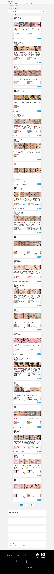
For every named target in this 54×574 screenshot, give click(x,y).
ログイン (45, 1)
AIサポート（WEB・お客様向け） (28, 567)
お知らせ (26, 555)
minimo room (26, 556)
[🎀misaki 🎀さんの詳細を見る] (27, 441)
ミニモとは (26, 553)
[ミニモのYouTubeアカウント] (30, 570)
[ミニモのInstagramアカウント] (23, 570)
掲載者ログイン (27, 560)
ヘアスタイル (16, 553)
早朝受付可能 (28, 537)
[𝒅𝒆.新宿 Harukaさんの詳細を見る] (27, 319)
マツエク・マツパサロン (9, 555)
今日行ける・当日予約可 (18, 537)
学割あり (10, 537)
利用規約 (26, 562)
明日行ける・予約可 (24, 537)
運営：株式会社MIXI (27, 554)
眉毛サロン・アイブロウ (9, 556)
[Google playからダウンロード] (43, 557)
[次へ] (33, 505)
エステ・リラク (28, 545)
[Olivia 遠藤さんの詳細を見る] (27, 344)
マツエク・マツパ (20, 545)
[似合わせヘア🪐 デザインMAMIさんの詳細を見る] (27, 101)
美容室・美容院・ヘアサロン (10, 553)
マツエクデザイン (16, 560)
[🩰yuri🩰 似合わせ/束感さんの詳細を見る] (27, 295)
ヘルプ (26, 566)
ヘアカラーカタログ (17, 555)
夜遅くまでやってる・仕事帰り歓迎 (37, 537)
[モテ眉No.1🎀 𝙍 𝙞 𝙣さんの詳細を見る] (27, 392)
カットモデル (16, 561)
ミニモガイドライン (27, 561)
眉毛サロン (11, 5)
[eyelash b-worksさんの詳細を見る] (27, 52)
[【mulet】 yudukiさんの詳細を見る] (27, 198)
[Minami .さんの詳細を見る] (27, 174)
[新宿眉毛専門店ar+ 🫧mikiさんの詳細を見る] (27, 76)
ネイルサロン (16, 545)
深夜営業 (32, 537)
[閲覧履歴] (42, 1)
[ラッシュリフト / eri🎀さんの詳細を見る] (27, 465)
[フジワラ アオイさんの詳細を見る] (27, 28)
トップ (8, 5)
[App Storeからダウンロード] (37, 557)
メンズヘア (16, 554)
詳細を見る (39, 38)
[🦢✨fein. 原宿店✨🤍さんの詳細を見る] (27, 125)
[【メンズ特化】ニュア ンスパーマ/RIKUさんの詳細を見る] (27, 368)
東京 (13, 5)
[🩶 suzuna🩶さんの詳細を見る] (27, 271)
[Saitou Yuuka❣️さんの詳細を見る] (27, 149)
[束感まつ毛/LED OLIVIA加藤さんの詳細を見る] (27, 490)
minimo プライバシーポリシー (28, 563)
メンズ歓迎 (13, 537)
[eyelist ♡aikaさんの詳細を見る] (27, 417)
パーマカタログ (16, 556)
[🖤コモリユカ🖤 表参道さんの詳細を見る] (27, 246)
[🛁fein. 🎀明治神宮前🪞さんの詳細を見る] (27, 222)
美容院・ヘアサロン (11, 545)
